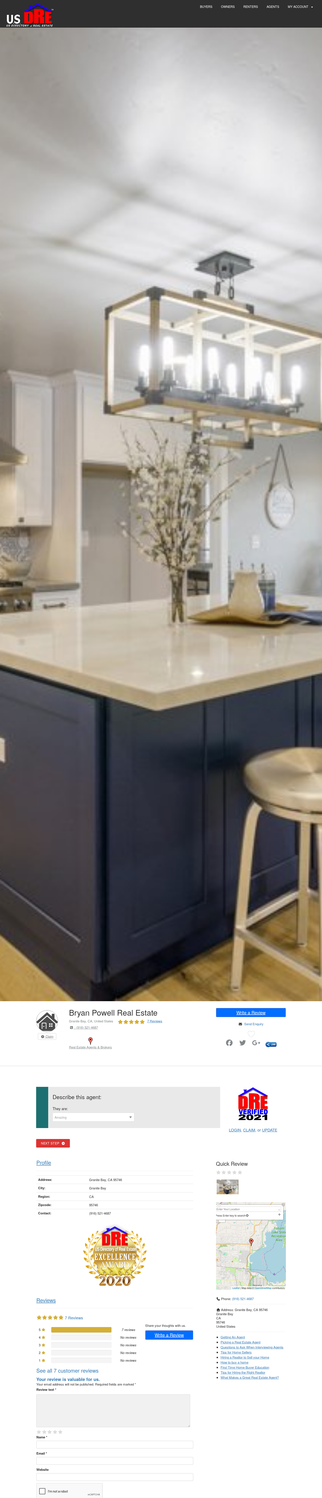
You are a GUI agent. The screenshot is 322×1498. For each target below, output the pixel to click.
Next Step (51, 1143)
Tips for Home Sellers (236, 1352)
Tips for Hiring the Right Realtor (243, 1372)
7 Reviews (154, 1021)
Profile (43, 1162)
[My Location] (247, 1215)
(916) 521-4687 (243, 1298)
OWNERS (228, 6)
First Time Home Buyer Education (245, 1367)
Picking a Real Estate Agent (240, 1342)
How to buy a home (234, 1362)
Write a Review (250, 1012)
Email (41, 1453)
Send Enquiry (254, 1024)
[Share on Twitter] (243, 1043)
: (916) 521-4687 (86, 1027)
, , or (253, 1130)
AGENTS (273, 6)
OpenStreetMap (263, 1288)
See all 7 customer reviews (67, 1370)
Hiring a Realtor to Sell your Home (245, 1357)
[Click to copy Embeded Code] (271, 1043)
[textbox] (93, 1117)
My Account (298, 6)
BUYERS (206, 6)
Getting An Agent (233, 1337)
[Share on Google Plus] (256, 1043)
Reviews (46, 1300)
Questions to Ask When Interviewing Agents (252, 1347)
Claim (49, 1036)
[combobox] (93, 1117)
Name (41, 1437)
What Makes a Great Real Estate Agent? (250, 1377)
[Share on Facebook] (229, 1043)
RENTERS (250, 6)
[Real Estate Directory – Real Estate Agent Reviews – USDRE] (30, 14)
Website (42, 1469)
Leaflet (236, 1288)
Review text (46, 1389)
